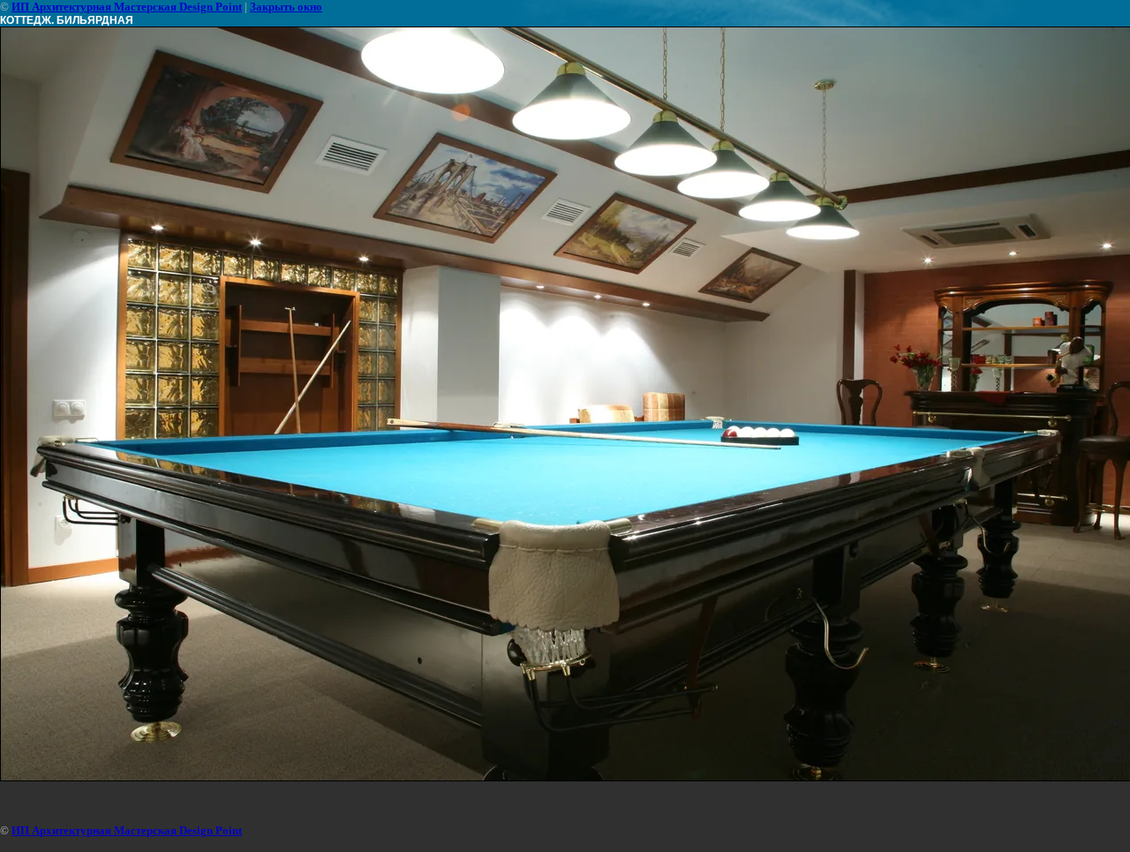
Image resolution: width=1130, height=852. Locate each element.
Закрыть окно (286, 6)
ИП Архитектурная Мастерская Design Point (126, 6)
